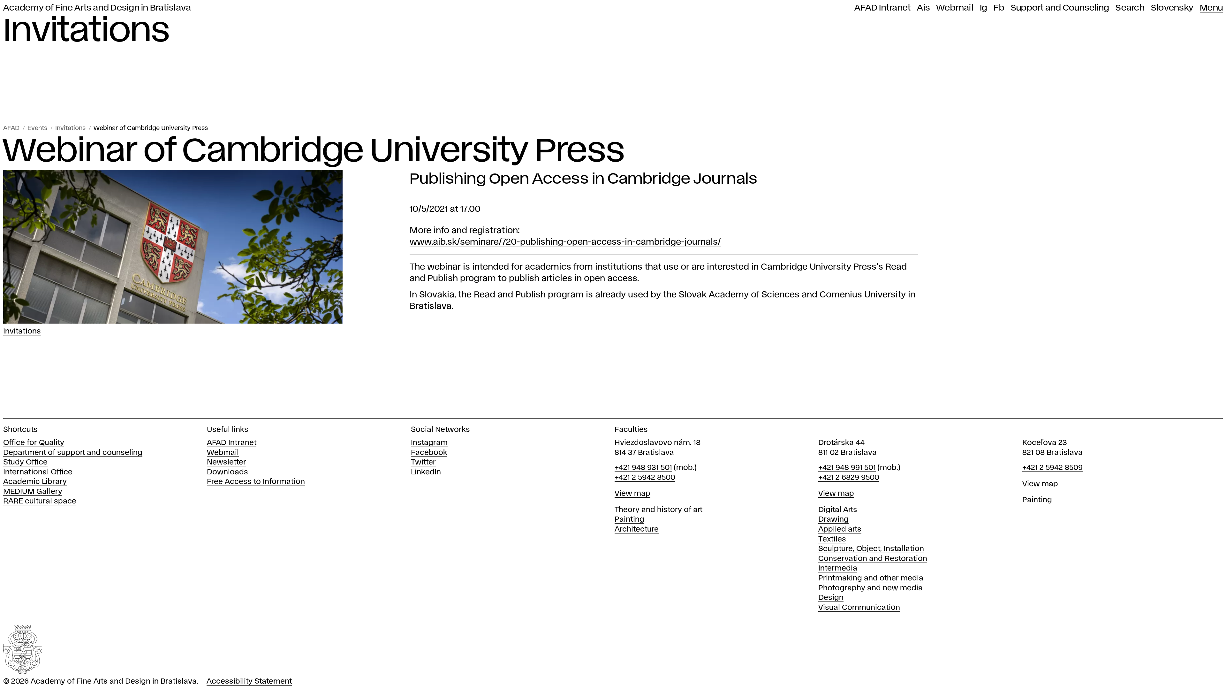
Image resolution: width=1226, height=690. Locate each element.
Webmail (954, 8)
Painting (629, 519)
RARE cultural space (39, 501)
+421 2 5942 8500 (645, 477)
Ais (923, 8)
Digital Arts (837, 510)
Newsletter (226, 462)
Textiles (832, 539)
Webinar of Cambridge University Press (151, 128)
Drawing (833, 519)
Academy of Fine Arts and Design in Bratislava (97, 8)
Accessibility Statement (249, 681)
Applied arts (839, 529)
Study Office (25, 462)
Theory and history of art (658, 510)
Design (831, 597)
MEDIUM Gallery (32, 491)
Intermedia (837, 568)
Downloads (227, 472)
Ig (984, 8)
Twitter (423, 462)
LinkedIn (426, 472)
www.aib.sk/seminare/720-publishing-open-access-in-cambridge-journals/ (565, 242)
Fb (999, 8)
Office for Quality (33, 443)
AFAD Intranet (882, 8)
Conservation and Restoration (872, 559)
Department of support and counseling (72, 452)
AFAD (11, 128)
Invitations (70, 128)
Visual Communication (859, 607)
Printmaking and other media (870, 578)
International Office (37, 472)
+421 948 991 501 (847, 467)
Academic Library (35, 482)
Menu (1211, 8)
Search (1130, 8)
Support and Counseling (1060, 8)
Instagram (429, 443)
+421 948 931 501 (643, 467)
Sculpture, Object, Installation (871, 549)
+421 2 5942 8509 (1052, 467)
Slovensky (1172, 8)
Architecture (637, 529)
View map (632, 493)
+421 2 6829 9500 (848, 477)
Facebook (429, 452)
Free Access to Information (256, 482)
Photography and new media (870, 588)
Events (37, 128)
